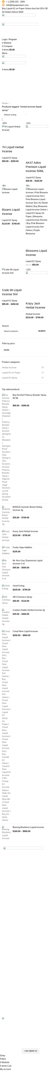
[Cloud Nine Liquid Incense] (6, 726)
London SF (7, 924)
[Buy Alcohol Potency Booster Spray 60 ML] (6, 447)
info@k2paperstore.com (17, 5)
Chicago (6, 939)
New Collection (9, 992)
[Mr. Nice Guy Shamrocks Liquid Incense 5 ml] (6, 569)
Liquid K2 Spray (9, 378)
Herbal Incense (9, 367)
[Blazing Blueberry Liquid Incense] (6, 833)
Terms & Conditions (11, 963)
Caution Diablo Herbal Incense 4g (29, 610)
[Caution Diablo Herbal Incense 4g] (6, 617)
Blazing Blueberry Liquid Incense (28, 827)
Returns (5, 958)
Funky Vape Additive (22, 547)
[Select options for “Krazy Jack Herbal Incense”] (29, 291)
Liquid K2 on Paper (11, 372)
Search (5, 326)
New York (6, 919)
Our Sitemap (8, 978)
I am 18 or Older (10, 1051)
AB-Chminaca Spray (22, 597)
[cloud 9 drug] (6, 587)
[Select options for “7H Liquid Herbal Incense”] (5, 135)
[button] (29, 238)
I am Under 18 (30, 1051)
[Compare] (19, 135)
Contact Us (7, 968)
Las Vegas (7, 944)
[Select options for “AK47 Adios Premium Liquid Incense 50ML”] (29, 150)
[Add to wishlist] (5, 142)
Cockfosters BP (9, 929)
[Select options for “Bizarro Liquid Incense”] (5, 197)
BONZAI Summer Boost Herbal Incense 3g (27, 508)
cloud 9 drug (18, 586)
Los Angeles (8, 934)
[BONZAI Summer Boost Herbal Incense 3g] (6, 516)
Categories (7, 81)
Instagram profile (10, 987)
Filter (6, 350)
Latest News (8, 973)
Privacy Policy (8, 953)
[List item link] (25, 889)
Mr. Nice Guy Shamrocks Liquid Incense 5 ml (27, 562)
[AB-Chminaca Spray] (6, 600)
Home (5, 103)
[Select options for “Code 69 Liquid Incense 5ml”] (5, 278)
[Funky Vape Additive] (6, 550)
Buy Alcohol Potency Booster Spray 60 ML (29, 396)
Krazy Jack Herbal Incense (25, 531)
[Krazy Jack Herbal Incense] (6, 536)
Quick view (12, 135)
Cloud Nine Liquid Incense (25, 631)
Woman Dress (8, 997)
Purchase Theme (10, 1012)
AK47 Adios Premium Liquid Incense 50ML (36, 167)
